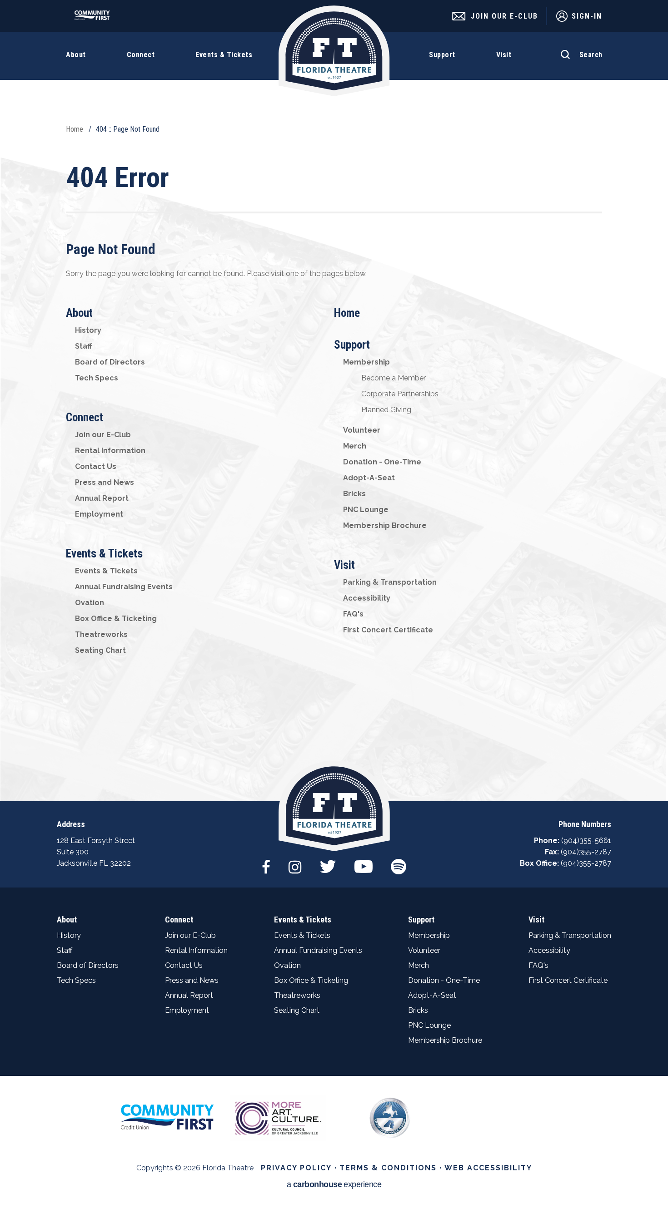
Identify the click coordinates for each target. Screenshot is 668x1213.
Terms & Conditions (388, 1168)
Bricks (354, 493)
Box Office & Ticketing (116, 618)
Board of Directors (110, 362)
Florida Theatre (334, 51)
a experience (334, 1184)
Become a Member (393, 378)
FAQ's (353, 614)
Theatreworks (101, 634)
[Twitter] (327, 862)
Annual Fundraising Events (124, 586)
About (79, 313)
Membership (366, 362)
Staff (83, 346)
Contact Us (95, 466)
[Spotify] (398, 862)
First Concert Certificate (388, 630)
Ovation (89, 602)
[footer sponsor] (167, 1116)
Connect (84, 417)
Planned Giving (386, 409)
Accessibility (366, 598)
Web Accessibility (488, 1168)
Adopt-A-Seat (369, 477)
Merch (354, 446)
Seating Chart (100, 650)
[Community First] (94, 18)
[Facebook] (266, 862)
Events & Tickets (104, 553)
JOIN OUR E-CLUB (504, 16)
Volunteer (361, 430)
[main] (334, 400)
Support (352, 344)
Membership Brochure (385, 525)
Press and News (104, 482)
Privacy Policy (296, 1168)
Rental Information (110, 450)
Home (74, 129)
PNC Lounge (366, 509)
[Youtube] (363, 862)
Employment (99, 514)
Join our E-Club (103, 434)
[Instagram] (295, 862)
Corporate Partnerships (400, 394)
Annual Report (102, 498)
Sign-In (587, 16)
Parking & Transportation (390, 582)
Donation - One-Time (382, 462)
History (88, 330)
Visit (344, 565)
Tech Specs (96, 378)
